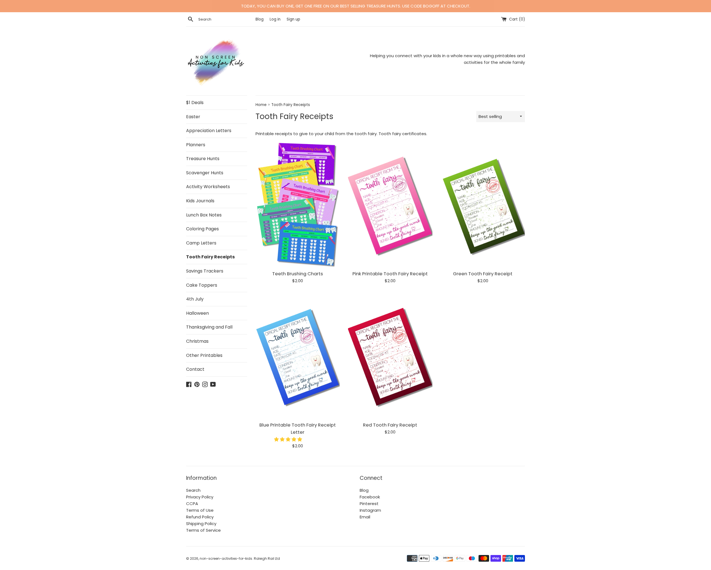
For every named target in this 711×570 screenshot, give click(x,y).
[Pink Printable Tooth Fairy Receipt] (390, 204)
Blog (260, 19)
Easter (193, 117)
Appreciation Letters (208, 130)
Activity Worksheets (208, 186)
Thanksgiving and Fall (209, 327)
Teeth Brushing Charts (297, 274)
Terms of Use (200, 510)
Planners (195, 145)
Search (193, 490)
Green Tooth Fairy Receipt (482, 274)
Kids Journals (200, 201)
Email (365, 517)
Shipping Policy (201, 523)
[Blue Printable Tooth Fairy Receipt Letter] (298, 355)
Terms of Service (203, 530)
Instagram (370, 510)
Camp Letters (201, 243)
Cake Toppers (201, 285)
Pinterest (369, 503)
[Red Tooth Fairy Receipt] (390, 355)
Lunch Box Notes (204, 215)
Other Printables (204, 355)
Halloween (197, 313)
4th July (195, 299)
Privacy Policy (199, 497)
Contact (195, 369)
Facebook (370, 497)
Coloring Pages (202, 229)
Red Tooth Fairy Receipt (390, 425)
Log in (275, 19)
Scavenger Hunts (204, 173)
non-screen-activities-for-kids (226, 558)
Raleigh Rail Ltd (267, 558)
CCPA (192, 503)
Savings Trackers (204, 271)
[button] (288, 439)
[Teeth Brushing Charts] (298, 204)
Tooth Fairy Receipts (210, 257)
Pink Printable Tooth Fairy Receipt (390, 274)
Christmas (197, 341)
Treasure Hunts (202, 158)
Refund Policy (200, 517)
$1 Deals (195, 102)
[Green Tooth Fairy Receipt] (483, 204)
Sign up (293, 19)
